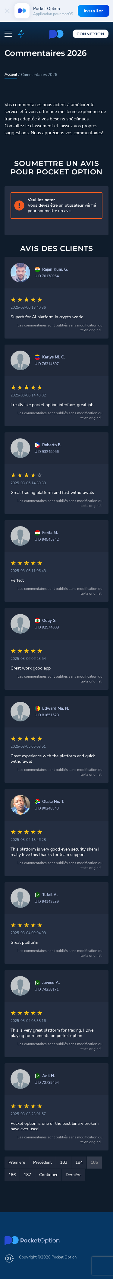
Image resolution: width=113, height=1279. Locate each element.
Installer (93, 11)
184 (79, 1162)
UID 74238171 (47, 989)
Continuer (48, 1175)
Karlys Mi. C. (53, 357)
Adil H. (48, 1076)
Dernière (73, 1175)
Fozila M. (50, 533)
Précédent (42, 1162)
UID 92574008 (47, 627)
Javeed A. (51, 982)
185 (94, 1162)
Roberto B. (51, 445)
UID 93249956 (47, 451)
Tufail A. (50, 895)
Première (16, 1162)
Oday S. (49, 620)
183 (63, 1162)
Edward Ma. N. (55, 708)
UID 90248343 (47, 808)
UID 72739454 (47, 1082)
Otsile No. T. (53, 801)
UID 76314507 (47, 363)
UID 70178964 (47, 276)
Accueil (11, 74)
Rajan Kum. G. (55, 269)
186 (12, 1175)
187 (27, 1175)
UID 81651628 (47, 715)
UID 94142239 (47, 901)
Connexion (90, 33)
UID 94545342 (47, 539)
